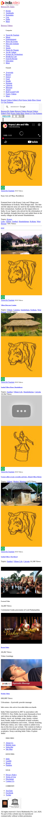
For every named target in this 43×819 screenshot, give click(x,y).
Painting (9, 765)
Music (8, 37)
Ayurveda (9, 72)
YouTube (9, 791)
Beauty (8, 75)
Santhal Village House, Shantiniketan (11, 387)
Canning (16, 310)
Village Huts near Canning (8, 305)
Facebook (9, 793)
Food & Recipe (11, 59)
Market (16, 481)
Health (8, 81)
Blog (34, 100)
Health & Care (11, 57)
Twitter (8, 795)
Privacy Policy (11, 775)
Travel (8, 90)
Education (9, 61)
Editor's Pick (17, 100)
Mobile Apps (11, 745)
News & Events (12, 41)
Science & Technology (14, 54)
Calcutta (38, 392)
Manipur (23, 481)
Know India (27, 100)
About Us (28, 113)
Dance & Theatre (12, 50)
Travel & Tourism (12, 35)
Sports (8, 48)
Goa (7, 17)
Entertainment (11, 39)
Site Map (9, 749)
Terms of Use (11, 777)
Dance (8, 77)
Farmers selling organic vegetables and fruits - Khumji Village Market (21, 477)
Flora (8, 46)
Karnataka (9, 15)
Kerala (8, 11)
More (8, 21)
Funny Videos (11, 94)
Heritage (9, 83)
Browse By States (7, 7)
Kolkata (33, 221)
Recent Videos (6, 100)
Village (8, 221)
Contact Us (10, 781)
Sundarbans (25, 310)
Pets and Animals (12, 44)
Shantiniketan (24, 221)
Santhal (15, 221)
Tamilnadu (10, 13)
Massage (9, 87)
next (2, 228)
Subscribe (9, 747)
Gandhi (8, 761)
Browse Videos (7, 26)
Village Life (17, 392)
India (8, 759)
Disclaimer (10, 779)
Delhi (8, 19)
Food (8, 79)
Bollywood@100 (12, 92)
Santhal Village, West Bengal (9, 556)
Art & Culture (11, 52)
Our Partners (8, 102)
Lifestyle (9, 85)
